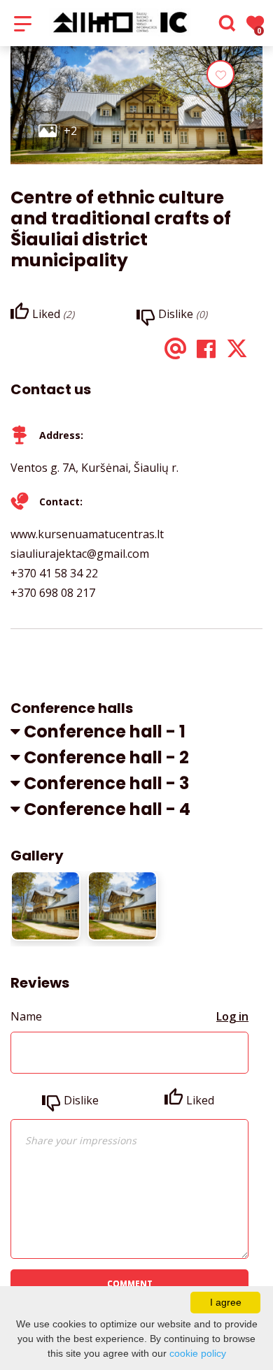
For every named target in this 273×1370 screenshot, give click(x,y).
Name (26, 1016)
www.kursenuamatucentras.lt (87, 534)
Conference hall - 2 (106, 757)
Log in (232, 1016)
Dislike (81, 1100)
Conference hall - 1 (105, 731)
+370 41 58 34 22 (54, 573)
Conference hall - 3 (106, 783)
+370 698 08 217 (52, 592)
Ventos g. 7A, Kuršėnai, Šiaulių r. (94, 467)
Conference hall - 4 (107, 809)
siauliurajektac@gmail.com (79, 553)
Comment (130, 1284)
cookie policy (197, 1353)
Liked (200, 1100)
